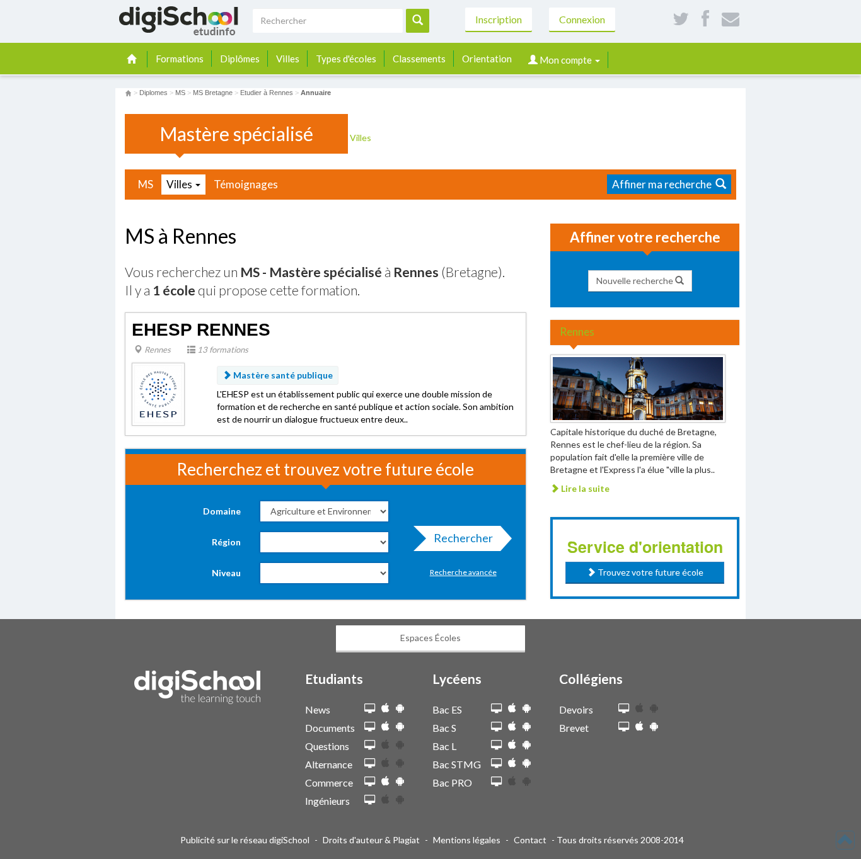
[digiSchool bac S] (496, 727)
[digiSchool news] (369, 709)
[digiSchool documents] (369, 727)
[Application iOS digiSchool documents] (385, 726)
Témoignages (246, 184)
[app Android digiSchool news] (400, 708)
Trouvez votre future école (649, 572)
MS (145, 184)
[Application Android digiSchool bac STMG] (526, 763)
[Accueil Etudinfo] (128, 92)
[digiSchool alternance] (369, 763)
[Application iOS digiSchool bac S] (512, 726)
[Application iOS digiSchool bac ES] (512, 708)
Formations (180, 58)
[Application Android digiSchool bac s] (526, 726)
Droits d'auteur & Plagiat (371, 839)
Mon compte (566, 59)
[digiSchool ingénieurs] (369, 800)
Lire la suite (584, 488)
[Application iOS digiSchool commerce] (385, 781)
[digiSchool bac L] (496, 745)
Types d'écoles (346, 58)
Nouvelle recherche (635, 280)
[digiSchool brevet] (623, 727)
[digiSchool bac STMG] (496, 763)
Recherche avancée (463, 572)
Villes (287, 58)
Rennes (156, 349)
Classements (419, 58)
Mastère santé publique (282, 375)
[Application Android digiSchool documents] (400, 726)
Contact (530, 839)
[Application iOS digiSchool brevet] (639, 726)
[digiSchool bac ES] (496, 709)
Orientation (487, 58)
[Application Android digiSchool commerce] (400, 781)
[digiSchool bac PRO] (496, 782)
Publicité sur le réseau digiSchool (244, 839)
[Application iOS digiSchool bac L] (512, 745)
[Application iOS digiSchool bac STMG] (512, 763)
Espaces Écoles (430, 637)
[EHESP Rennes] (158, 393)
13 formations (221, 349)
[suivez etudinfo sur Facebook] (705, 19)
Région (226, 542)
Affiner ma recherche (663, 184)
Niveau (226, 572)
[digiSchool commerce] (369, 782)
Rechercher (463, 538)
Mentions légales (466, 839)
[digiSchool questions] (369, 745)
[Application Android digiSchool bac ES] (526, 708)
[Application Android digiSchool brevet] (654, 726)
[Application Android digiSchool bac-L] (526, 745)
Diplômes (240, 58)
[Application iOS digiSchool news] (385, 708)
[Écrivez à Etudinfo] (730, 19)
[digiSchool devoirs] (623, 709)
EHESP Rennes (201, 329)
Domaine (222, 511)
